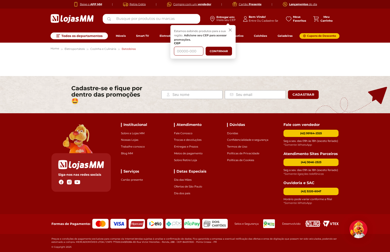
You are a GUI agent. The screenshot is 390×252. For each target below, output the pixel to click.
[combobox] (151, 18)
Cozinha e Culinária (103, 49)
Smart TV (142, 35)
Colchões (260, 35)
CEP (177, 43)
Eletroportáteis (75, 49)
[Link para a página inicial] (55, 49)
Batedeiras (129, 49)
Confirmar (219, 51)
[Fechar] (230, 30)
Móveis (121, 35)
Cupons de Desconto (321, 35)
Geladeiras (285, 35)
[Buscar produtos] (110, 19)
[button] (311, 162)
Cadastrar (303, 94)
